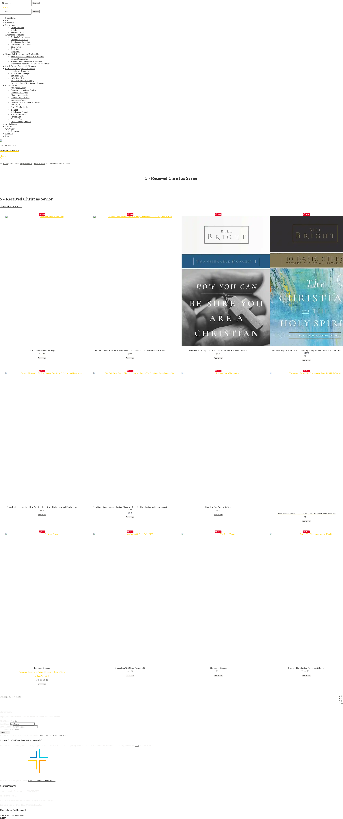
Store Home (10, 18)
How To (3, 815)
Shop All (9, 134)
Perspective (15, 52)
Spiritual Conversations (20, 37)
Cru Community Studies (21, 121)
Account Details (17, 32)
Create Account (17, 27)
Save (43, 214)
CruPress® (10, 129)
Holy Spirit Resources (20, 78)
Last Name (4, 724)
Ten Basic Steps (17, 76)
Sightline (14, 109)
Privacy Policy (44, 735)
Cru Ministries (11, 85)
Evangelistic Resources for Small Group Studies (31, 64)
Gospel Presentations (19, 39)
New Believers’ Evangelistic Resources (27, 56)
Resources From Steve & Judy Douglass (28, 83)
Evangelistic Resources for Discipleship (22, 54)
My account (10, 25)
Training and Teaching (20, 42)
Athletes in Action (18, 88)
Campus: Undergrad (19, 93)
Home (5, 164)
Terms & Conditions (36, 780)
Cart (7, 20)
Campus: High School (20, 97)
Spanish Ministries (18, 114)
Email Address (6, 727)
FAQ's (10, 815)
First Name (4, 721)
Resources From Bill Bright (22, 80)
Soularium (15, 49)
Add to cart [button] (42, 358)
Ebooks (8, 126)
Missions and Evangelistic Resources (26, 61)
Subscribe (5, 732)
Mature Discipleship (19, 59)
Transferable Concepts (20, 73)
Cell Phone (4, 729)
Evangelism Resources (15, 35)
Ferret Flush (16, 117)
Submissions (16, 131)
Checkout (9, 23)
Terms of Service (59, 735)
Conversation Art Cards (21, 44)
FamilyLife (15, 105)
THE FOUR (16, 47)
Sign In (14, 30)
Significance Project (19, 112)
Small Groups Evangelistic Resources (21, 66)
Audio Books (11, 124)
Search (36, 3)
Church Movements (19, 95)
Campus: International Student (23, 90)
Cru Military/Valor (18, 100)
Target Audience (26, 164)
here (137, 745)
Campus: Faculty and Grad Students (26, 102)
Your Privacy (50, 780)
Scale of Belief (39, 164)
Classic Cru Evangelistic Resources (20, 68)
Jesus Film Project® (19, 107)
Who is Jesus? (19, 815)
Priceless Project (18, 119)
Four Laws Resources (20, 71)
